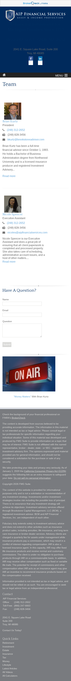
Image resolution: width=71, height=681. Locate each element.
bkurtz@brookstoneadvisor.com (25, 139)
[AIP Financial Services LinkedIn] (40, 61)
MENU (59, 75)
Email (5, 310)
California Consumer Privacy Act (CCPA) (45, 471)
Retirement (8, 642)
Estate (5, 650)
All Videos (7, 672)
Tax (4, 657)
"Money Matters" (22, 396)
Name (5, 299)
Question (7, 321)
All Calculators (9, 675)
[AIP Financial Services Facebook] (31, 61)
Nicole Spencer (12, 214)
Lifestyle (6, 665)
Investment (8, 646)
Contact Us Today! (12, 630)
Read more (9, 176)
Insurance (7, 654)
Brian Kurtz (10, 121)
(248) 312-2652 (16, 130)
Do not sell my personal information (32, 478)
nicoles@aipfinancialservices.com (27, 232)
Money (6, 661)
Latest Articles (9, 668)
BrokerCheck (18, 417)
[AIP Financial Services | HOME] (35, 20)
